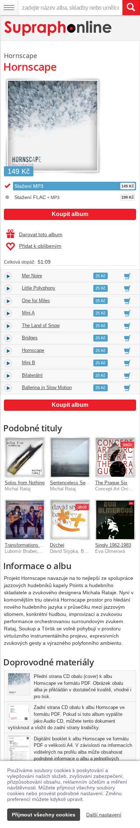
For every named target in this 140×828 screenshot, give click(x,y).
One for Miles (36, 300)
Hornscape (20, 55)
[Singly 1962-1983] (115, 520)
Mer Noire (32, 275)
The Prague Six (111, 482)
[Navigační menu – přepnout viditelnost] (9, 7)
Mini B (28, 362)
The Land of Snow (41, 325)
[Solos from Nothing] (25, 457)
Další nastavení (103, 815)
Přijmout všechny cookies (43, 815)
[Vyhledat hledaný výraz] (131, 7)
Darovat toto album (40, 234)
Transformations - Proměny (33, 545)
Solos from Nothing (25, 482)
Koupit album (70, 214)
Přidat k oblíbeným (40, 246)
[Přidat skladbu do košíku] (127, 276)
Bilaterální (32, 375)
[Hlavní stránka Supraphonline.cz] (58, 28)
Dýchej (57, 545)
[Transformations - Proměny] (25, 520)
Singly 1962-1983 (113, 545)
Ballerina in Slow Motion (47, 387)
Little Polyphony (38, 288)
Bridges (30, 337)
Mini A (28, 313)
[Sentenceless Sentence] (70, 457)
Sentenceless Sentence (74, 482)
